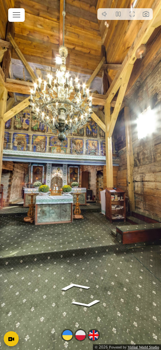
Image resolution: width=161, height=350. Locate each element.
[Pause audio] (104, 14)
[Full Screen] (132, 14)
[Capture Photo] (146, 14)
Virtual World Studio (143, 347)
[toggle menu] (16, 15)
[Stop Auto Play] (118, 14)
